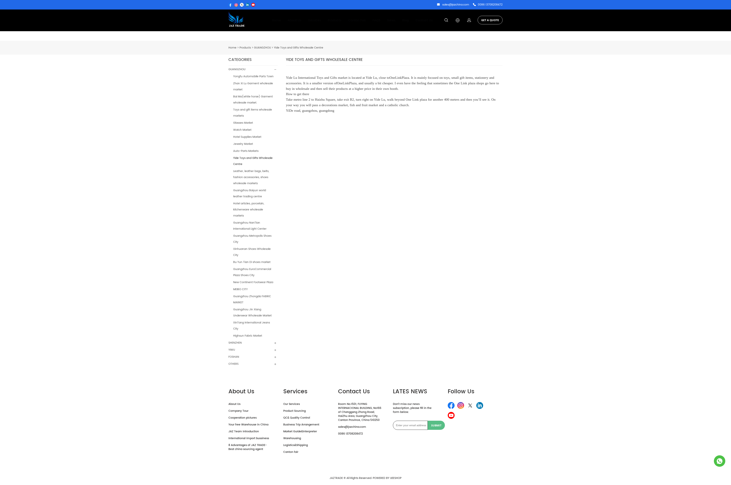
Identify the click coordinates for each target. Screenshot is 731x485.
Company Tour (238, 411)
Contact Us (424, 20)
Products (335, 20)
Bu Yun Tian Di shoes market (252, 262)
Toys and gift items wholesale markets (252, 113)
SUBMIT (436, 425)
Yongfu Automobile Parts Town (253, 76)
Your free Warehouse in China (248, 424)
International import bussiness (248, 438)
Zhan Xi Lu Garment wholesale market (253, 86)
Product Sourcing (294, 411)
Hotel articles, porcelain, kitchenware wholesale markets (248, 209)
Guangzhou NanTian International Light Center (250, 226)
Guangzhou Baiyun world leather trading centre (249, 193)
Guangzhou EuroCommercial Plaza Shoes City (252, 272)
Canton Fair (357, 20)
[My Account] (469, 20)
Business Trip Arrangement (301, 424)
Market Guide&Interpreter (300, 431)
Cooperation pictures (242, 418)
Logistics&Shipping (295, 445)
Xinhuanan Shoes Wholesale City (252, 252)
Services (314, 20)
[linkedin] (247, 5)
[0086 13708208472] (474, 5)
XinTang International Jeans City (251, 325)
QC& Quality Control (296, 418)
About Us (295, 20)
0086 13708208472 (490, 4)
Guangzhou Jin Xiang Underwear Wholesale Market (252, 312)
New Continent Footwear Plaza (253, 282)
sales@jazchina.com (455, 4)
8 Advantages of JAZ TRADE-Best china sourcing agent (247, 447)
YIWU (231, 350)
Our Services (291, 404)
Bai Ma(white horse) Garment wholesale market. (253, 99)
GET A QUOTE (490, 20)
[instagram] (236, 5)
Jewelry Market (243, 144)
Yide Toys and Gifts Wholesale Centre (298, 47)
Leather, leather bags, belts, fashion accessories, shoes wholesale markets (251, 177)
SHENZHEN (235, 343)
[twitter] (242, 5)
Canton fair (290, 452)
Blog (405, 20)
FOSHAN (233, 357)
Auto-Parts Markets (246, 151)
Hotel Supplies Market (247, 137)
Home (276, 20)
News (391, 20)
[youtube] (253, 5)
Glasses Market (243, 123)
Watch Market (242, 130)
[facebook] (230, 5)
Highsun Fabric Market (247, 336)
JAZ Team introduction (243, 431)
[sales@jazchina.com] (438, 5)
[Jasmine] (719, 461)
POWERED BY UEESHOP (387, 478)
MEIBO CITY (240, 289)
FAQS (377, 20)
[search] (446, 21)
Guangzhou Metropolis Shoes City (252, 239)
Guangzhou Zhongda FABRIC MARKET (252, 299)
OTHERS (233, 364)
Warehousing (292, 438)
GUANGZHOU (262, 47)
